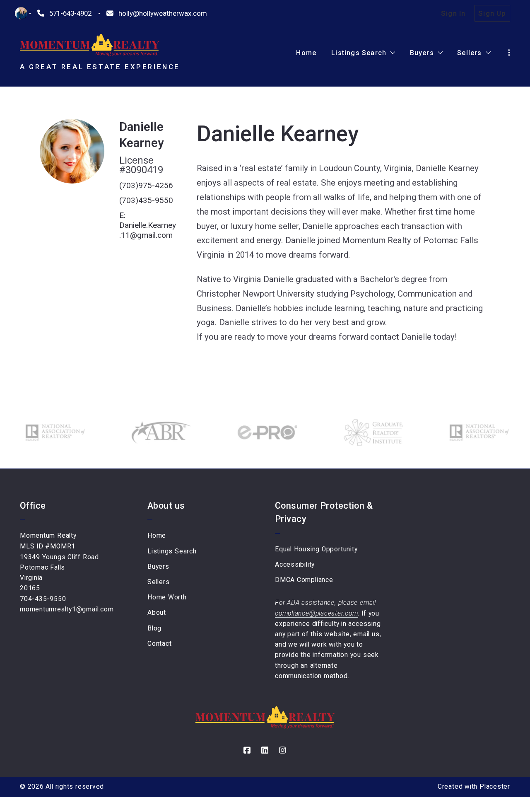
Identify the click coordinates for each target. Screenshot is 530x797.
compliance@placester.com (316, 613)
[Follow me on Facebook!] (247, 750)
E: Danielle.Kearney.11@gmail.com (147, 225)
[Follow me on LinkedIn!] (265, 750)
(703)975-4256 (146, 185)
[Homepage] (89, 45)
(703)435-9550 (146, 200)
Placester (494, 786)
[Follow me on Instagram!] (283, 750)
